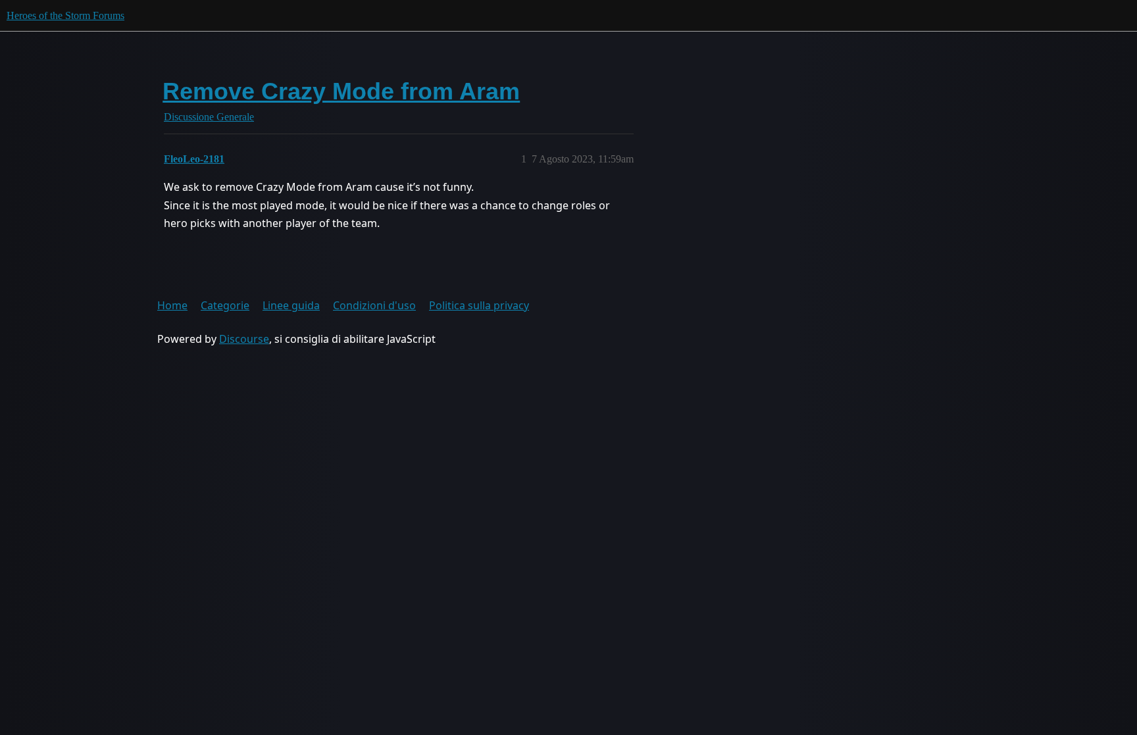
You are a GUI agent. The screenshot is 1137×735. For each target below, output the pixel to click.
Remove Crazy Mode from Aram (341, 91)
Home (172, 305)
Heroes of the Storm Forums (65, 15)
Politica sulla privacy (479, 305)
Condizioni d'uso (374, 305)
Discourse (244, 339)
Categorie (225, 305)
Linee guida (291, 305)
